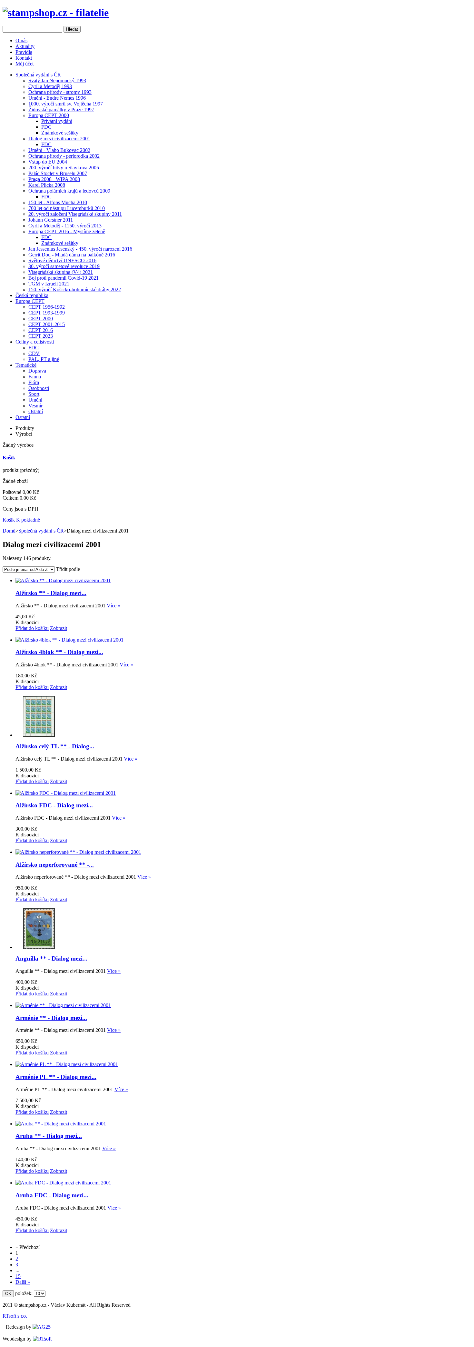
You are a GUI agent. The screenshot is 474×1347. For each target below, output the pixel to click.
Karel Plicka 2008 (46, 185)
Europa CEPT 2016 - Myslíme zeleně (66, 231)
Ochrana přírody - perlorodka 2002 (64, 156)
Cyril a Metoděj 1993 (50, 86)
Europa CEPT (29, 301)
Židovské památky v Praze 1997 (61, 109)
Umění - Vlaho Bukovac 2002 (59, 150)
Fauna (34, 376)
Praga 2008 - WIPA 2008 (54, 179)
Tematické (25, 365)
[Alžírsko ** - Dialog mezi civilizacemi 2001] (63, 580)
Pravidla (23, 52)
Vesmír (35, 405)
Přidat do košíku (32, 628)
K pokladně (28, 520)
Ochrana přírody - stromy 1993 (60, 92)
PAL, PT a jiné (43, 359)
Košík (9, 457)
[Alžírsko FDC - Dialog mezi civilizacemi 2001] (65, 793)
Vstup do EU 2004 (47, 162)
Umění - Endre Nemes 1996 (57, 98)
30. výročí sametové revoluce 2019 (64, 266)
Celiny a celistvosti (34, 341)
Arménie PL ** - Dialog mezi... (55, 1076)
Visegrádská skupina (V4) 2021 (60, 272)
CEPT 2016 (40, 330)
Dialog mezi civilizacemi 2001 (59, 138)
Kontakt (23, 58)
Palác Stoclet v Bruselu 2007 (57, 173)
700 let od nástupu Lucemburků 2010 (66, 208)
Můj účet (24, 63)
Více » (113, 605)
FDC (46, 127)
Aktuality (25, 46)
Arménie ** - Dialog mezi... (51, 1017)
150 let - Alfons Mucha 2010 (57, 202)
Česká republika (31, 295)
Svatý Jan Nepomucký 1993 (57, 80)
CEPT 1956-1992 (46, 307)
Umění (35, 400)
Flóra (33, 382)
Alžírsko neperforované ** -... (54, 864)
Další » (22, 1282)
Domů (9, 531)
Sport (33, 394)
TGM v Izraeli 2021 (48, 283)
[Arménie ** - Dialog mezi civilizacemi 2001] (63, 1005)
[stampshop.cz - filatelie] (56, 12)
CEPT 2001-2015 (46, 324)
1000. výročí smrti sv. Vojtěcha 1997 (65, 103)
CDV (34, 353)
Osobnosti (38, 388)
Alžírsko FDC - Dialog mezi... (54, 805)
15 (18, 1276)
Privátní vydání (56, 121)
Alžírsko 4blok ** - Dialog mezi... (59, 652)
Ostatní (35, 411)
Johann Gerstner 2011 (50, 220)
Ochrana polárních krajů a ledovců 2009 (69, 191)
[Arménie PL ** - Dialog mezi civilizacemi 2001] (66, 1064)
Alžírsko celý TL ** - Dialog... (54, 746)
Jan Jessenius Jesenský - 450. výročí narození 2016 (80, 249)
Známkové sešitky (59, 132)
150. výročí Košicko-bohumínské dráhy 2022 (74, 289)
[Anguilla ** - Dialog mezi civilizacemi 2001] (39, 947)
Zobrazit (58, 628)
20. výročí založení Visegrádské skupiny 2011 (75, 214)
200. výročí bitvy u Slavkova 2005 (63, 167)
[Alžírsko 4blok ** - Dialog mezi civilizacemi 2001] (69, 640)
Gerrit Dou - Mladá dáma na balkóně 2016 (71, 254)
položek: (24, 1293)
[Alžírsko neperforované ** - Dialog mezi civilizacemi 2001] (78, 852)
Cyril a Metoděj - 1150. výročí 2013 (65, 225)
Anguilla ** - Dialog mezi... (51, 958)
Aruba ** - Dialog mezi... (48, 1135)
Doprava (37, 371)
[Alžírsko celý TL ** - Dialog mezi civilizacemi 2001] (39, 735)
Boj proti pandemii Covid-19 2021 (63, 278)
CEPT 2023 (40, 336)
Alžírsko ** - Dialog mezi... (50, 593)
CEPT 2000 (40, 318)
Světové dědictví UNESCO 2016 (62, 260)
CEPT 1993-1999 (46, 312)
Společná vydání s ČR (38, 74)
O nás (21, 40)
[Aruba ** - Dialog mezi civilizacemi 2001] (60, 1123)
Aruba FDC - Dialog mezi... (51, 1195)
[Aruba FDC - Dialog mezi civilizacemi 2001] (63, 1182)
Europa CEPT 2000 (48, 115)
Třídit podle (68, 569)
